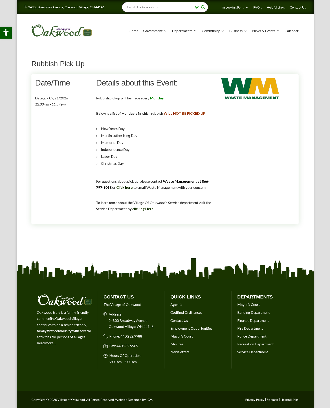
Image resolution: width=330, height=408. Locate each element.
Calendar (292, 31)
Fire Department (250, 328)
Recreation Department (255, 344)
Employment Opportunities (191, 328)
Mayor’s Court (181, 336)
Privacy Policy (254, 399)
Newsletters (179, 352)
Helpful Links (276, 7)
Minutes (176, 344)
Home (133, 31)
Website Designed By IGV (133, 399)
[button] (6, 33)
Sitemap (272, 399)
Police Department (251, 336)
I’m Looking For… (232, 7)
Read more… (46, 343)
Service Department (252, 352)
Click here (124, 187)
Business (236, 31)
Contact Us (298, 7)
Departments (182, 31)
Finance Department (253, 320)
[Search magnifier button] (203, 7)
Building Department (253, 312)
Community (211, 31)
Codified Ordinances (186, 312)
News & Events (263, 31)
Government (153, 31)
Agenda (176, 304)
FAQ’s (257, 7)
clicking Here (143, 208)
